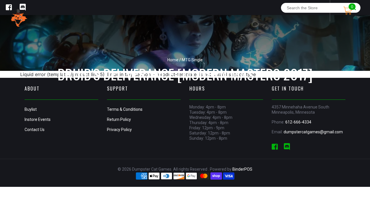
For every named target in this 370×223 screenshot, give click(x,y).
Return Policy (119, 119)
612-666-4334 (298, 122)
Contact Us (35, 129)
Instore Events (38, 119)
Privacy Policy (119, 129)
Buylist (31, 109)
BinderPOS (242, 169)
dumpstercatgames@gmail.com (313, 132)
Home (172, 60)
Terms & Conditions (125, 109)
